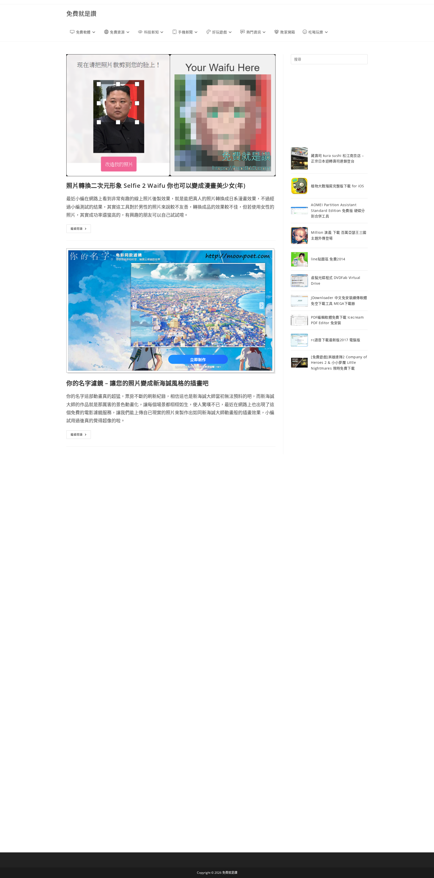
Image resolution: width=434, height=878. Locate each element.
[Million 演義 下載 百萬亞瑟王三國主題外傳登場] (299, 235)
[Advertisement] (329, 105)
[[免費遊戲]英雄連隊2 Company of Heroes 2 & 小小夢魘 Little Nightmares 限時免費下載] (299, 363)
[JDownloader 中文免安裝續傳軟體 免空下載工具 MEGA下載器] (299, 301)
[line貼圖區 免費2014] (299, 259)
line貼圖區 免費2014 (328, 259)
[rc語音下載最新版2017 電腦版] (299, 340)
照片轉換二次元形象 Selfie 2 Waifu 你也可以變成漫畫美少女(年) (155, 185)
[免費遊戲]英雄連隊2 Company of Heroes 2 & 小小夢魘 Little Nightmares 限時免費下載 (339, 363)
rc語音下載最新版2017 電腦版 (335, 339)
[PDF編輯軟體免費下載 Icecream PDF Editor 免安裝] (299, 320)
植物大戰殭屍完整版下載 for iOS (337, 186)
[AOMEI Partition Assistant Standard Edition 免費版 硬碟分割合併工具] (299, 211)
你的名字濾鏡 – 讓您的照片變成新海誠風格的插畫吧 (137, 383)
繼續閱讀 (81, 229)
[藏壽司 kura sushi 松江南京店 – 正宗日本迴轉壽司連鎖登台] (299, 158)
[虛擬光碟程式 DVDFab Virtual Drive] (299, 280)
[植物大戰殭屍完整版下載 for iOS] (299, 186)
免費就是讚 (81, 13)
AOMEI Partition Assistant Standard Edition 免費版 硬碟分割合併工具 (338, 210)
